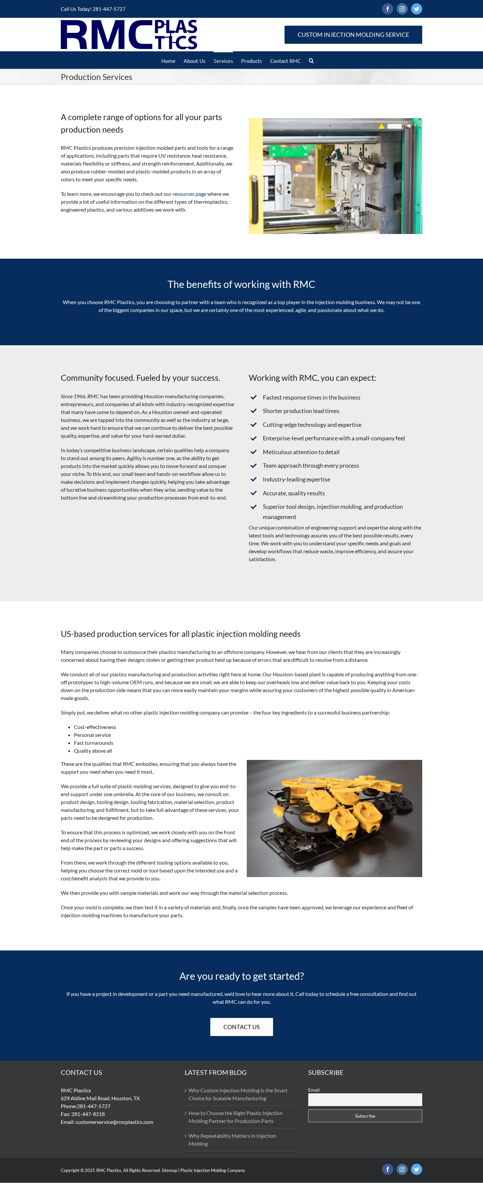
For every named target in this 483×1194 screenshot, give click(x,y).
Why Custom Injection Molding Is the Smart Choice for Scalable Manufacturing (238, 1094)
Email (314, 1090)
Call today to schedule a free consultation (341, 994)
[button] (311, 60)
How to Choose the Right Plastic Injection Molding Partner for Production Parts (236, 1117)
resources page (189, 194)
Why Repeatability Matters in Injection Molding (232, 1139)
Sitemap (169, 1170)
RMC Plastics (108, 1170)
